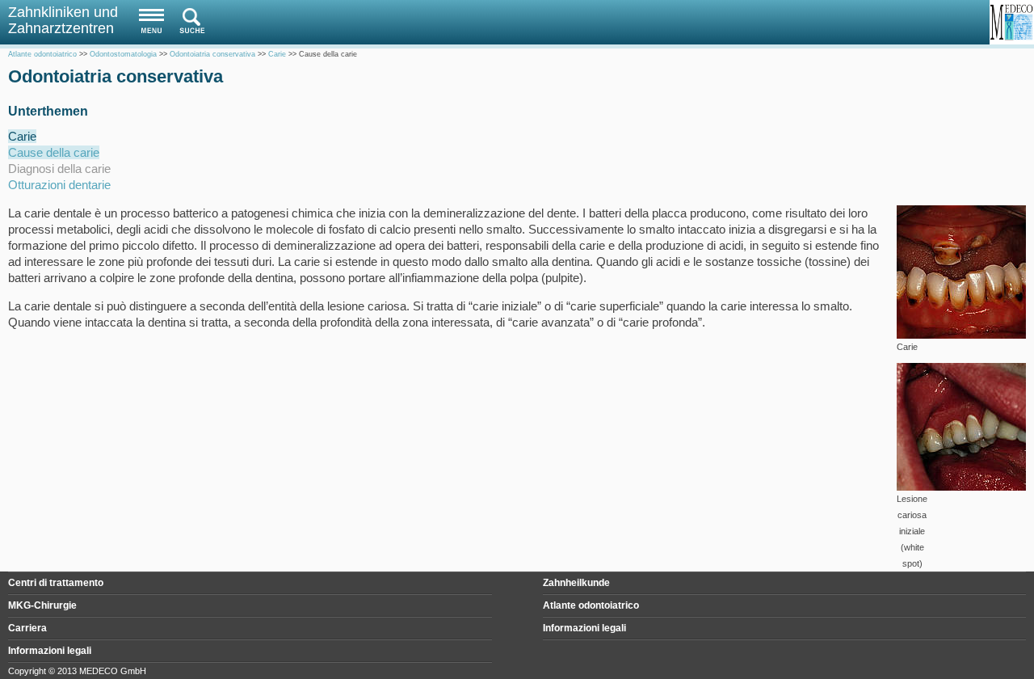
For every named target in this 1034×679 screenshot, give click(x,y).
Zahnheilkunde (576, 582)
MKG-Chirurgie (42, 605)
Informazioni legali (584, 628)
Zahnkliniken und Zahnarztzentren (63, 20)
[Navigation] (147, 20)
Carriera (27, 628)
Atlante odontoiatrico (591, 605)
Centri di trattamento (55, 582)
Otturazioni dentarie (59, 185)
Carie (22, 136)
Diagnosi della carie (59, 168)
